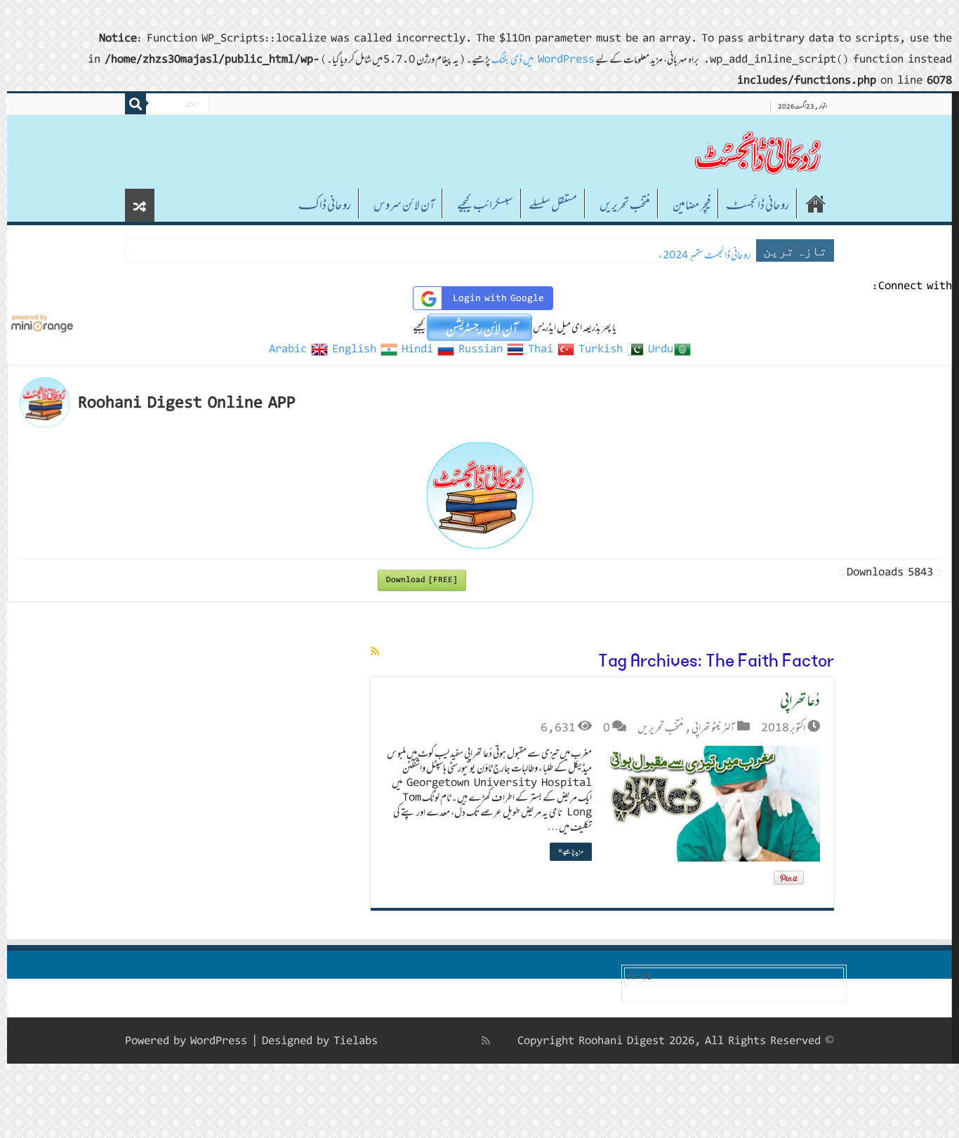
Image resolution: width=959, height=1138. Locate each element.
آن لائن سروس (404, 205)
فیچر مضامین (691, 205)
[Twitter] (455, 1040)
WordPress (218, 1041)
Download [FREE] (422, 580)
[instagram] (396, 1040)
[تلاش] (135, 103)
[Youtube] (424, 1040)
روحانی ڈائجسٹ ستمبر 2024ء (704, 255)
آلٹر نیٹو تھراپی (713, 727)
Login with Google (498, 298)
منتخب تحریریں (625, 205)
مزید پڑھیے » (570, 851)
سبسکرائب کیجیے (485, 205)
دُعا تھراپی (800, 699)
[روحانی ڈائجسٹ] (757, 152)
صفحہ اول (816, 203)
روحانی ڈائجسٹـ (757, 205)
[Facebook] (471, 1040)
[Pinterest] (440, 1040)
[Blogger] (410, 1041)
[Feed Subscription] (375, 651)
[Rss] (485, 1040)
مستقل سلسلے (553, 205)
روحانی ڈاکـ (324, 205)
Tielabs (355, 1041)
